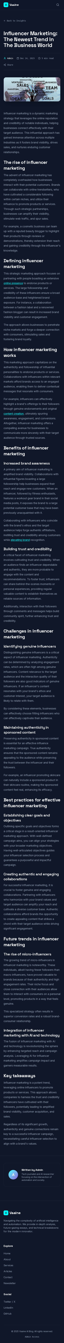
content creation (14, 413)
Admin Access (32, 1337)
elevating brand (20, 539)
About (7, 1259)
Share (10, 65)
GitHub (7, 1313)
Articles (8, 1271)
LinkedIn (8, 1307)
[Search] (57, 4)
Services (8, 1265)
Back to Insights (16, 21)
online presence (13, 283)
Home (7, 1253)
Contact (8, 1277)
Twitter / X (9, 1301)
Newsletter (10, 1283)
